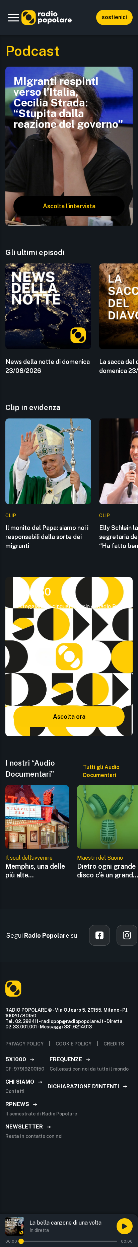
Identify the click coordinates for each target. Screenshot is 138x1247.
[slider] (21, 1241)
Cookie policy (73, 1043)
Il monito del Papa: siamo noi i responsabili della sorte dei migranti (46, 536)
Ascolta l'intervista (69, 206)
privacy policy (24, 1043)
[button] (13, 17)
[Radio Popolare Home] (46, 17)
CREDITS (114, 1043)
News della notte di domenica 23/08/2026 (47, 366)
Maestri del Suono (100, 858)
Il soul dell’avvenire (29, 858)
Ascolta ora (69, 716)
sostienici (114, 17)
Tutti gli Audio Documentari (101, 771)
